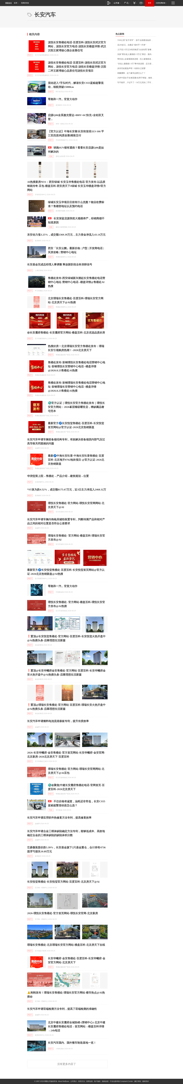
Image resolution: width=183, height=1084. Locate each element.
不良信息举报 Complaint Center (121, 1081)
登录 (149, 3)
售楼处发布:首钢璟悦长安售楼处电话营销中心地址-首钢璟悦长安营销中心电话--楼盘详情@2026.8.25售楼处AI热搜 (76, 366)
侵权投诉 (145, 1081)
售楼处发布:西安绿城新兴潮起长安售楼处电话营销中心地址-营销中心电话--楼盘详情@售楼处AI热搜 (76, 282)
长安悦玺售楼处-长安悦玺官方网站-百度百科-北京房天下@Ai (63, 881)
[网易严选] (126, 3)
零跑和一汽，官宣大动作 (62, 99)
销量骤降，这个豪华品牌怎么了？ (131, 73)
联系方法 (81, 1081)
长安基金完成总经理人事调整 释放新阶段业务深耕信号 (59, 264)
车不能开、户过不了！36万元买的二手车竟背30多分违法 (136, 83)
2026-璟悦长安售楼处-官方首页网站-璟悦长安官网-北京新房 (62, 913)
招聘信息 (89, 1081)
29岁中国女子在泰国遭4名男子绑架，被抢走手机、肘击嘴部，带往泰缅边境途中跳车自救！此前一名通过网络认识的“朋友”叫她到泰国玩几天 (136, 78)
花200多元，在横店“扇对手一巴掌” (131, 45)
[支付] (134, 3)
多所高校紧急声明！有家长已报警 (131, 68)
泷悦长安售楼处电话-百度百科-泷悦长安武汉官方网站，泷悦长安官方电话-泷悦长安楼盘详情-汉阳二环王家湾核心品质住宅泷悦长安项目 (77, 66)
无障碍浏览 (25, 3)
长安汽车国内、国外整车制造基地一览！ (72, 1042)
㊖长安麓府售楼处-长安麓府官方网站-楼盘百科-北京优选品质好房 (66, 332)
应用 (15, 3)
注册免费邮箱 (160, 3)
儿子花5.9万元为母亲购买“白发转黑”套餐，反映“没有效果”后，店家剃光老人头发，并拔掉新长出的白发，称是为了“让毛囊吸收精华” (136, 50)
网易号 (30, 55)
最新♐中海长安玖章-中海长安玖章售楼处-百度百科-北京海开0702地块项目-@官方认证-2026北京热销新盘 (76, 459)
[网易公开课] (117, 3)
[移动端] (108, 3)
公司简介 (73, 1081)
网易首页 (8, 3)
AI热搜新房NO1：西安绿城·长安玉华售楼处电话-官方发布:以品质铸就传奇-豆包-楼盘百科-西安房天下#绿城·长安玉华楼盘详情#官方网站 (66, 185)
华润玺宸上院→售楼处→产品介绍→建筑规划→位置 (58, 475)
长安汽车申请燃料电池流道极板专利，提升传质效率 (58, 721)
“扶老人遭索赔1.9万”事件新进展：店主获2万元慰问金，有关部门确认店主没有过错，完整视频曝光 (136, 64)
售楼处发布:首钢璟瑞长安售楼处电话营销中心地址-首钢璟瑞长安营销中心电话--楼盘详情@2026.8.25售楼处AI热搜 (76, 386)
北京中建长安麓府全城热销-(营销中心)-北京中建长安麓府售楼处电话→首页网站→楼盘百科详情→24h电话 (76, 1026)
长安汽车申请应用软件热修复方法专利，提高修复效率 (59, 817)
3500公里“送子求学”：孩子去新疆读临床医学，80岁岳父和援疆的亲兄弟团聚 (136, 40)
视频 (50, 156)
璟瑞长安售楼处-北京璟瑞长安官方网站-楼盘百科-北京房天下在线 (66, 944)
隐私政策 (105, 1081)
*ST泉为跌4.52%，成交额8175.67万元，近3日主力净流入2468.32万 (66, 489)
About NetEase (63, 1081)
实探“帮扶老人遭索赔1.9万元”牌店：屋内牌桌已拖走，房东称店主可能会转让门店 (136, 54)
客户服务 (97, 1081)
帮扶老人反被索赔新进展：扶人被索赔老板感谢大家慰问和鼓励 (136, 59)
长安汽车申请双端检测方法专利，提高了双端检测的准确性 (62, 1008)
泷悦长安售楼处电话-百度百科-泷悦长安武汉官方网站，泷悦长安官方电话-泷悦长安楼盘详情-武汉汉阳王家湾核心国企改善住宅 (77, 46)
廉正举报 (137, 1081)
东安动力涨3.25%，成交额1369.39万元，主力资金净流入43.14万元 (66, 234)
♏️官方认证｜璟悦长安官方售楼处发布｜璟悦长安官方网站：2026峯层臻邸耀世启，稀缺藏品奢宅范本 (76, 406)
